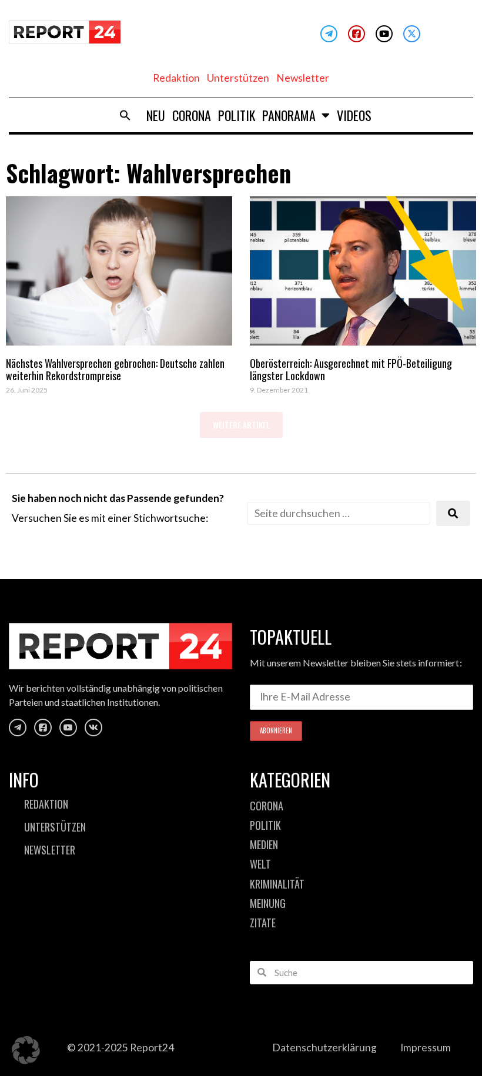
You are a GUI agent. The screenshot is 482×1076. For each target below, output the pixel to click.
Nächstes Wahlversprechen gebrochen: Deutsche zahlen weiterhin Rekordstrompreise (115, 370)
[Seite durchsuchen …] (338, 513)
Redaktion (176, 78)
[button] (125, 115)
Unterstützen (238, 78)
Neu (155, 115)
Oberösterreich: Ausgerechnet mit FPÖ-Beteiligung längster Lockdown (351, 370)
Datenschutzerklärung (324, 1047)
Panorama (289, 115)
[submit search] (453, 513)
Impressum (425, 1047)
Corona (191, 115)
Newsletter (302, 78)
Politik (236, 115)
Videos (354, 115)
